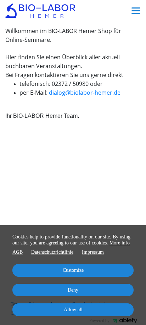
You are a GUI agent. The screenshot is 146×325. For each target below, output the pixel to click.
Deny (73, 290)
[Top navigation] (135, 10)
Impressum (93, 252)
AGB (17, 252)
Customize (73, 270)
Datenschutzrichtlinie (52, 252)
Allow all (73, 309)
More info (120, 243)
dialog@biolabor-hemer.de (84, 93)
